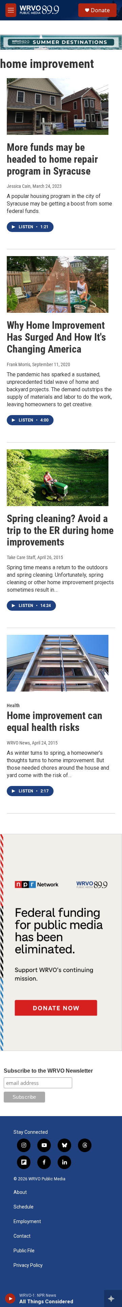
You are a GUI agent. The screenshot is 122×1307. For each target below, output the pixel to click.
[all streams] (113, 1298)
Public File (24, 1250)
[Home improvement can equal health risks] (57, 663)
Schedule (24, 1207)
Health (13, 705)
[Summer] (61, 42)
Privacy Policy (28, 1265)
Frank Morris (18, 364)
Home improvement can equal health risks (54, 721)
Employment (27, 1221)
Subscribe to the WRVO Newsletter (48, 1071)
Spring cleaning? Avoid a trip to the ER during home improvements (60, 530)
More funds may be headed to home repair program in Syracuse (52, 159)
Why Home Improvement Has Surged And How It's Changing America (56, 337)
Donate (100, 10)
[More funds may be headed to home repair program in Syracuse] (57, 106)
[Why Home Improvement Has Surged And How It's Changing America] (57, 284)
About (20, 1192)
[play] (10, 1298)
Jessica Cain (18, 186)
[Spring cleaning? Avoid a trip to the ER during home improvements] (57, 477)
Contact (22, 1236)
